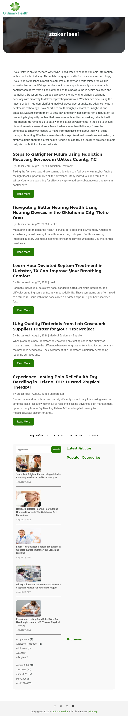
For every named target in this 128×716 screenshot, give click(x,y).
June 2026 (21, 674)
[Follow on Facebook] (55, 706)
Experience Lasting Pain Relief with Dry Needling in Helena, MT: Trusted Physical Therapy (57, 382)
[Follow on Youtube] (73, 706)
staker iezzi (23, 166)
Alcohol (20, 653)
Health (53, 224)
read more (23, 193)
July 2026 (21, 669)
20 (75, 435)
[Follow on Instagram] (67, 706)
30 (80, 435)
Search (56, 449)
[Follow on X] (61, 706)
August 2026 (23, 665)
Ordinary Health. (60, 711)
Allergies (20, 657)
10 (70, 435)
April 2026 (21, 683)
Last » (95, 435)
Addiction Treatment (61, 166)
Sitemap (93, 711)
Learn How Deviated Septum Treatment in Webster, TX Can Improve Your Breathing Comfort (58, 270)
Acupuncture (23, 639)
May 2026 (21, 678)
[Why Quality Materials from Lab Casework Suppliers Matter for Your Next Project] (28, 574)
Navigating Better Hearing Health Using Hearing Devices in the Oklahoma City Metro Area (61, 212)
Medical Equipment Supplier (66, 335)
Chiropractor (57, 393)
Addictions (21, 648)
